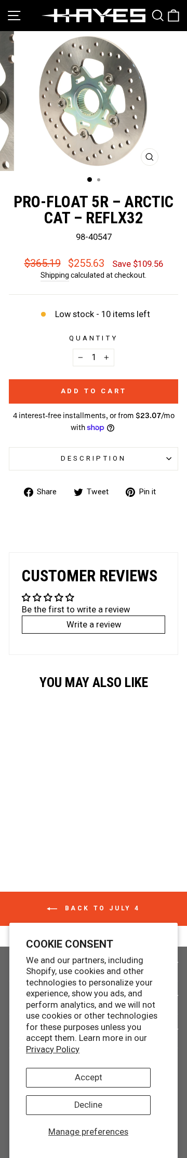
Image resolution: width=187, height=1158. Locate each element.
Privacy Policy (52, 1049)
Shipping (55, 275)
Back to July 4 (100, 908)
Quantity (93, 338)
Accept (88, 1077)
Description (93, 458)
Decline (88, 1105)
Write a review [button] (93, 625)
